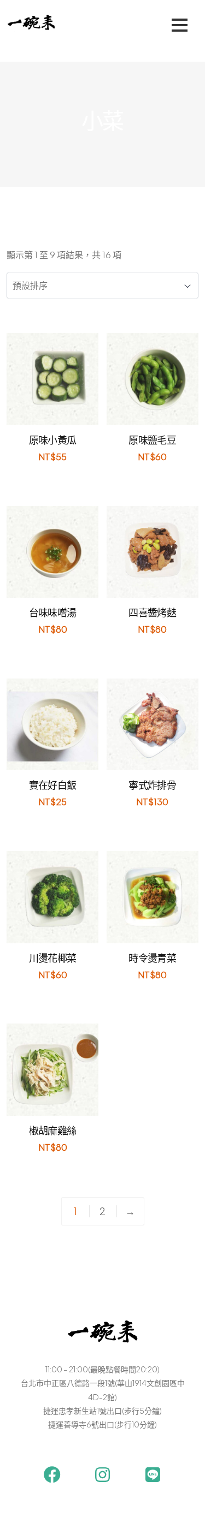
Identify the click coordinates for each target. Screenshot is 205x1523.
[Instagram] (102, 1474)
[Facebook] (52, 1474)
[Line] (153, 1474)
